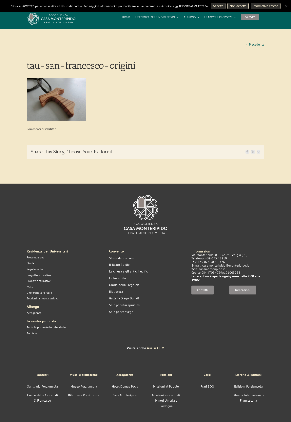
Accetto (218, 6)
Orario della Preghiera (124, 285)
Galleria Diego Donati (124, 298)
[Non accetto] (286, 6)
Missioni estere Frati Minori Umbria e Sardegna (166, 400)
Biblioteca (116, 291)
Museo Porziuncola (83, 386)
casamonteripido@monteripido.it (225, 265)
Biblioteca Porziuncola (83, 395)
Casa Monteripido (125, 395)
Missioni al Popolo (166, 386)
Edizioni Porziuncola (248, 386)
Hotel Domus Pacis (125, 386)
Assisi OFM (155, 348)
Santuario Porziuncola (42, 386)
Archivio (32, 333)
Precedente (256, 44)
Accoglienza (34, 313)
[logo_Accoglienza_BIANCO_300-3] (145, 193)
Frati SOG (207, 386)
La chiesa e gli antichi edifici (128, 271)
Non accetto (238, 6)
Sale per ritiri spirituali (124, 305)
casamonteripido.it (212, 269)
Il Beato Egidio (119, 265)
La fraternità (117, 278)
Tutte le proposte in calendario (46, 327)
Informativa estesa (265, 6)
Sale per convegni (121, 312)
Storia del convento (123, 258)
